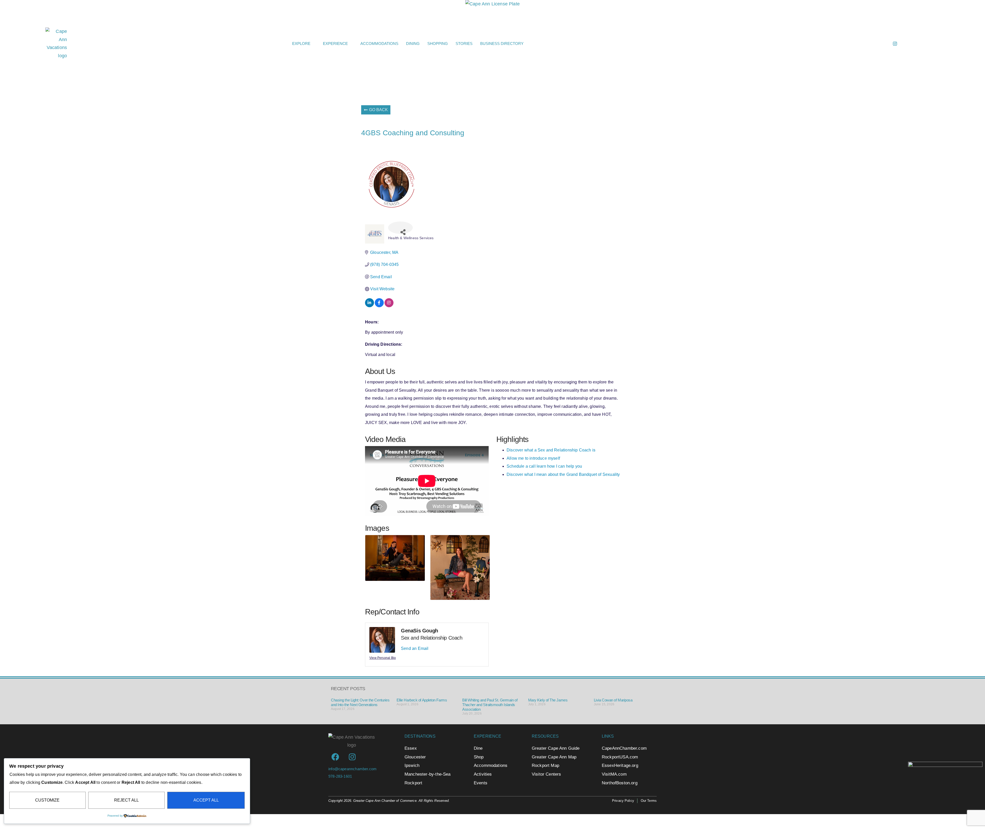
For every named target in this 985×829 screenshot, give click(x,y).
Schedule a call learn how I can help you (544, 466)
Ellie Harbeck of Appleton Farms (422, 700)
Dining (413, 43)
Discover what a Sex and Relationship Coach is (551, 450)
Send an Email (414, 648)
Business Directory (502, 43)
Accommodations (379, 43)
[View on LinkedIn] (369, 306)
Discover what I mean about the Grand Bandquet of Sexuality (563, 474)
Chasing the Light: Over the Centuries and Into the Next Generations (360, 702)
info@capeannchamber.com (352, 769)
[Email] (872, 43)
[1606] (945, 765)
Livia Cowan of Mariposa (613, 700)
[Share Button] (400, 227)
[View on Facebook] (379, 306)
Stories (464, 43)
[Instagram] (895, 43)
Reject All (126, 800)
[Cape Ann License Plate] (492, 3)
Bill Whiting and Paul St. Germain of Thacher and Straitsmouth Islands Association (489, 704)
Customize (47, 800)
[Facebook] (883, 43)
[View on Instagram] (389, 306)
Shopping (437, 43)
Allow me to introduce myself (533, 458)
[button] (747, 43)
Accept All (206, 800)
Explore (301, 43)
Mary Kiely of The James (548, 700)
